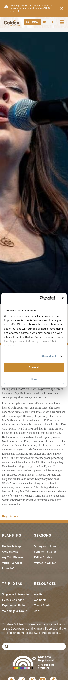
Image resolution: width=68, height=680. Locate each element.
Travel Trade (42, 605)
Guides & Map (11, 546)
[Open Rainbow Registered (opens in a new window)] (34, 662)
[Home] (11, 22)
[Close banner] (63, 298)
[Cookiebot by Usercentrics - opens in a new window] (41, 298)
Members (40, 600)
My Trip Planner (12, 557)
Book (35, 22)
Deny (34, 378)
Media (38, 594)
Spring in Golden (45, 546)
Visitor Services (12, 563)
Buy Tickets (10, 516)
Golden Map (10, 552)
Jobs (37, 611)
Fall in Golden (43, 557)
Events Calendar (13, 600)
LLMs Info (8, 568)
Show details (49, 356)
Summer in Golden (46, 552)
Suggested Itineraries (15, 594)
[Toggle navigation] (62, 22)
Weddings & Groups (15, 611)
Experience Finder (14, 605)
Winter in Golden (45, 563)
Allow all (34, 367)
